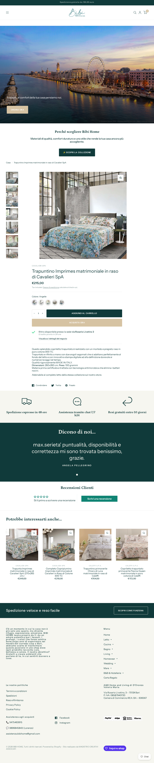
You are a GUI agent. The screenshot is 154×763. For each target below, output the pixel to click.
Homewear (109, 658)
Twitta (58, 385)
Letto (106, 639)
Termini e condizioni (16, 691)
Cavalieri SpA (22, 566)
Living (107, 654)
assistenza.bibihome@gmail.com (23, 733)
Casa (8, 162)
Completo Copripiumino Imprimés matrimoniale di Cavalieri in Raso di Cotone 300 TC (59, 572)
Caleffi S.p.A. (95, 566)
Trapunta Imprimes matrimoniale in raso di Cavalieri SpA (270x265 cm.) (22, 572)
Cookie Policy (13, 709)
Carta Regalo (110, 677)
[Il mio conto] (139, 12)
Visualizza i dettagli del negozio (53, 339)
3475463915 (15, 722)
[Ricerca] (134, 12)
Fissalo (72, 385)
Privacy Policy (13, 704)
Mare (106, 668)
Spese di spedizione (51, 287)
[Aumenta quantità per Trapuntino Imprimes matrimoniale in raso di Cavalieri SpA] (42, 313)
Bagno (107, 649)
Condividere (41, 385)
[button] (17, 110)
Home (107, 634)
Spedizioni (11, 695)
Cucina (107, 644)
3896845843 (16, 728)
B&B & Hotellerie (112, 673)
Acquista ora (77, 322)
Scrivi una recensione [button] (99, 498)
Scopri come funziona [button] (131, 610)
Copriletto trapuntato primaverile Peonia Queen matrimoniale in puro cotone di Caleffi (132, 572)
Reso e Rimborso (14, 700)
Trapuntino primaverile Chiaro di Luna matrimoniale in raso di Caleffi (95, 572)
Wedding (108, 663)
